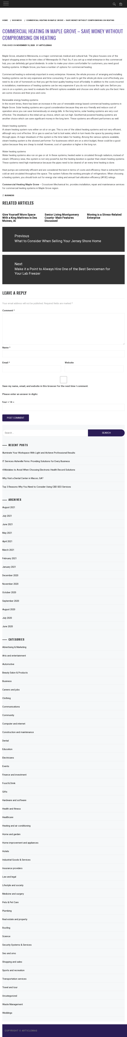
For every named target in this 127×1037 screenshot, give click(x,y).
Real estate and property (14, 919)
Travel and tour (10, 987)
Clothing (6, 698)
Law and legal (9, 876)
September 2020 (10, 601)
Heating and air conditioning (16, 825)
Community (8, 715)
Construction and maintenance (18, 732)
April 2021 (7, 541)
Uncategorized (9, 995)
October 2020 (9, 592)
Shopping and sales (12, 961)
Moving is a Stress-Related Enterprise (104, 216)
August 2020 (8, 609)
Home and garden (11, 834)
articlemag (45, 45)
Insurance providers (12, 868)
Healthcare (7, 817)
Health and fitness (11, 808)
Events (5, 766)
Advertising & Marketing (14, 647)
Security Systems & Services (17, 944)
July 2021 (7, 515)
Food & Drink (8, 783)
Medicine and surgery (13, 893)
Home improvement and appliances (20, 842)
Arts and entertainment (14, 655)
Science (6, 936)
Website (69, 362)
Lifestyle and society (12, 885)
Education (7, 749)
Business (9, 195)
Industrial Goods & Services (16, 859)
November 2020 (10, 584)
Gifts (4, 791)
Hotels (5, 851)
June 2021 (7, 524)
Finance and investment (14, 774)
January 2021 (9, 567)
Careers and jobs (11, 689)
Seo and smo (9, 953)
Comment (8, 310)
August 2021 (8, 507)
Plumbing (7, 910)
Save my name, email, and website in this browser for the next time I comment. (45, 386)
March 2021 (8, 549)
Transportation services (14, 978)
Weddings (7, 1012)
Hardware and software (14, 800)
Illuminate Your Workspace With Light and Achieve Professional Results (38, 452)
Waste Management (12, 1004)
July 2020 (7, 618)
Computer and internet (13, 723)
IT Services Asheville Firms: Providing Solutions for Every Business (36, 461)
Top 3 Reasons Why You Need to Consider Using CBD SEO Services (36, 486)
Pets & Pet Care (10, 902)
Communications (11, 706)
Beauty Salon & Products (15, 672)
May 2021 (7, 532)
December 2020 (10, 575)
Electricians (8, 757)
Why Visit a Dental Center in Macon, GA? (22, 478)
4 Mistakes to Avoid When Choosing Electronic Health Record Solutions (38, 469)
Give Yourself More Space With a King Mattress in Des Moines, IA (19, 217)
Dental (5, 740)
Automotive (8, 664)
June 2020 (7, 626)
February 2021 (9, 558)
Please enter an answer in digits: (20, 394)
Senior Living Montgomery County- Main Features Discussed (62, 217)
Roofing (6, 927)
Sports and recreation (13, 970)
